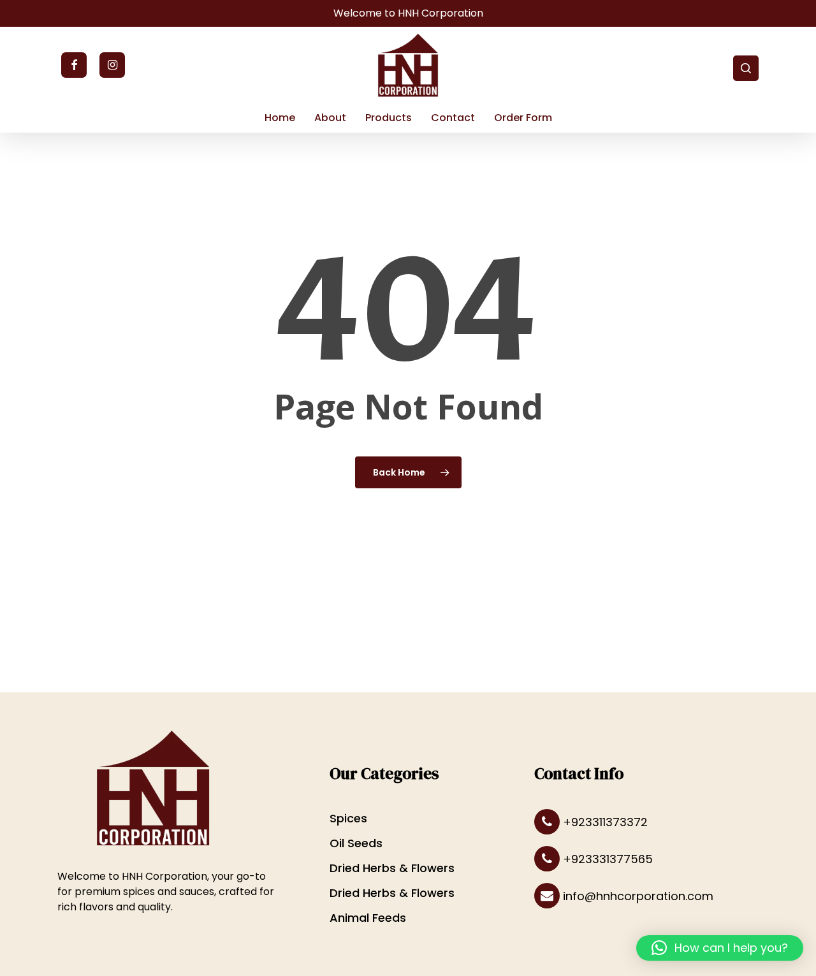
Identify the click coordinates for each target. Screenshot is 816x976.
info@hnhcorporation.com (636, 896)
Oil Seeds (356, 843)
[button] (719, 948)
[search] (746, 68)
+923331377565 (606, 859)
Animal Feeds (368, 918)
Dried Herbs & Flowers (392, 868)
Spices (348, 818)
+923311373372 (604, 822)
